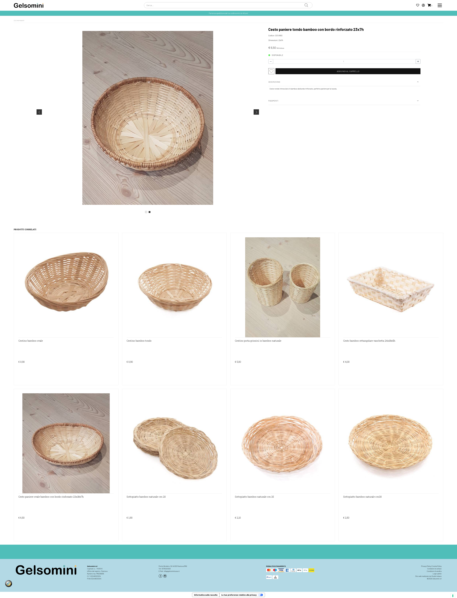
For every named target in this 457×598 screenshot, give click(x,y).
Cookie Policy (437, 566)
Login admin (437, 574)
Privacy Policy (426, 566)
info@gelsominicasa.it (172, 571)
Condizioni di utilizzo (434, 569)
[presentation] (39, 112)
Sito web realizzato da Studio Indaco (428, 576)
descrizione (274, 82)
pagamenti (273, 101)
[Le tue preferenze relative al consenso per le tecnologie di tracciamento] (453, 595)
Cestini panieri (19, 20)
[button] (146, 212)
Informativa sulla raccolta (205, 595)
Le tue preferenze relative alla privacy (239, 595)
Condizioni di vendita (434, 571)
